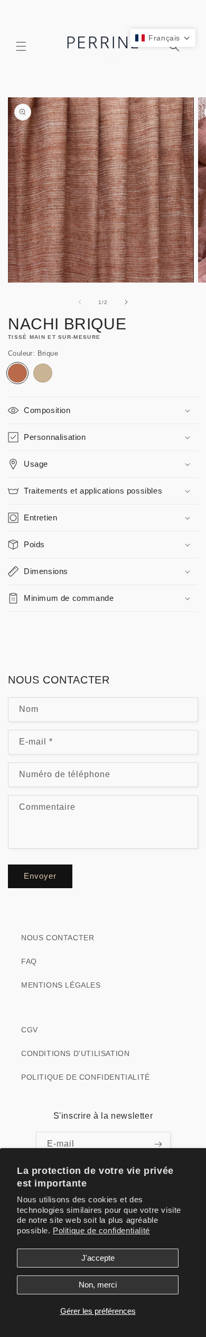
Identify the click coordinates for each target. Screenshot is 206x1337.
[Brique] (17, 373)
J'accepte (98, 1257)
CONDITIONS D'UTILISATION (75, 1053)
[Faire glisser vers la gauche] (79, 302)
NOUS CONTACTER (57, 937)
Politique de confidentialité (101, 1230)
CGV (29, 1030)
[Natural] (42, 373)
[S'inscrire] (158, 1144)
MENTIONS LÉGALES (61, 985)
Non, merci (98, 1284)
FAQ (29, 961)
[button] (21, 46)
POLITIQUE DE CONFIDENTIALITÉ (85, 1077)
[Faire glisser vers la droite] (126, 302)
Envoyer (40, 875)
